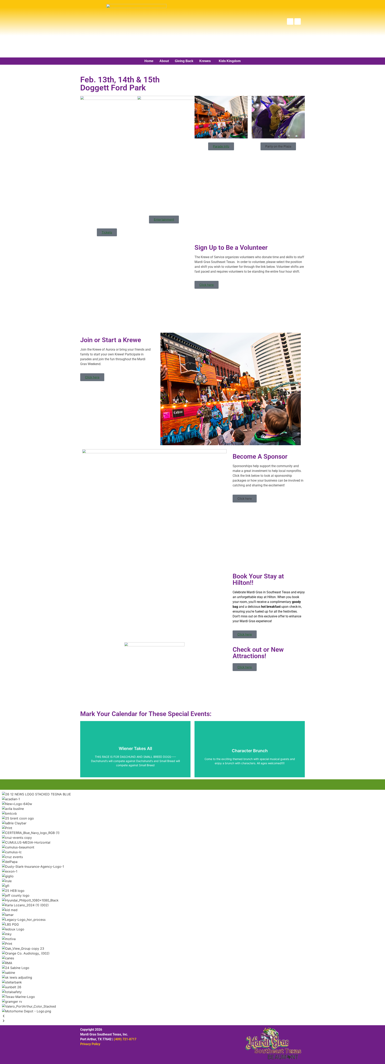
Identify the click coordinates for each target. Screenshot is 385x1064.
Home (148, 61)
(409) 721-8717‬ (125, 1039)
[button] (206, 61)
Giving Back (184, 61)
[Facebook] (290, 21)
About (164, 61)
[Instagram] (297, 21)
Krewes (205, 61)
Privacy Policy (90, 1044)
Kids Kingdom (230, 61)
